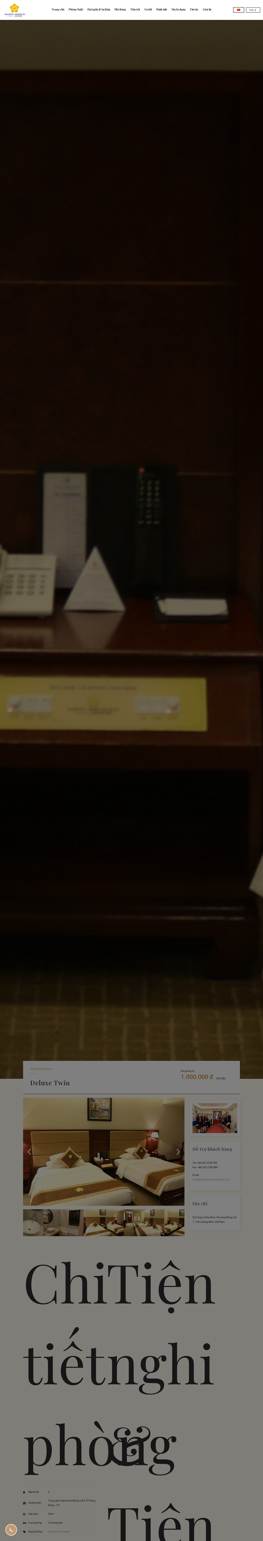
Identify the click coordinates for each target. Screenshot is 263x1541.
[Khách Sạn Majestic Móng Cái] (14, 10)
